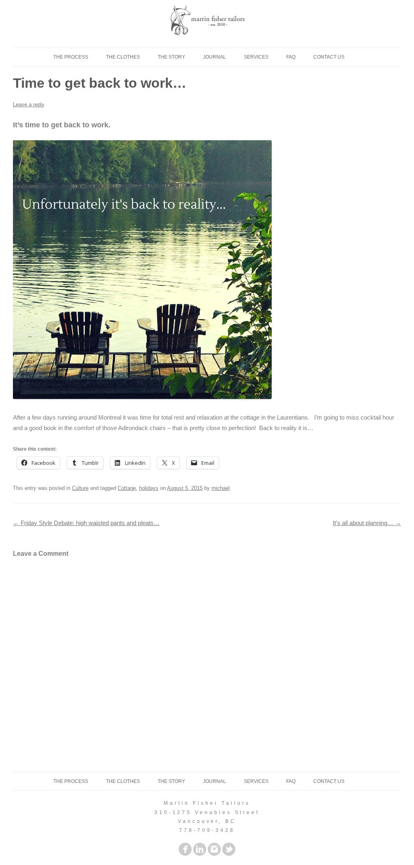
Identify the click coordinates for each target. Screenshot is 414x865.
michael (220, 488)
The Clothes (123, 57)
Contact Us (328, 57)
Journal (214, 57)
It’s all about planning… (367, 522)
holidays (148, 488)
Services (256, 57)
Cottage (127, 488)
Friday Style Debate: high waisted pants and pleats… (86, 522)
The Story (171, 57)
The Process (70, 57)
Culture (80, 488)
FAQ (291, 57)
